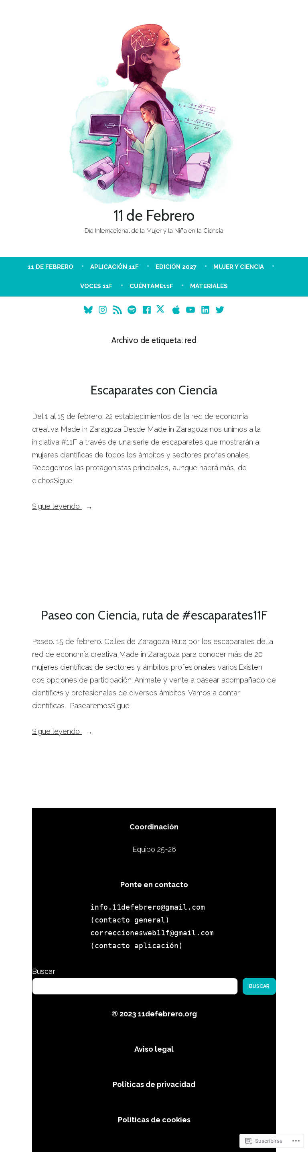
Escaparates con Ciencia (154, 390)
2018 (155, 542)
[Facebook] (146, 309)
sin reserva (182, 553)
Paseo (234, 767)
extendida (89, 553)
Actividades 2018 (220, 531)
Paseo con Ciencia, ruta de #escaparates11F (154, 615)
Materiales (209, 286)
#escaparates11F (63, 542)
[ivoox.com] (161, 309)
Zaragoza (213, 553)
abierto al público (188, 542)
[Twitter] (219, 309)
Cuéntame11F (151, 286)
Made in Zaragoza (129, 553)
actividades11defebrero (97, 531)
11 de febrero (50, 266)
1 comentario (158, 565)
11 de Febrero (154, 215)
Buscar (43, 971)
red (161, 553)
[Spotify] (132, 309)
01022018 (102, 542)
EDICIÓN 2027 (176, 266)
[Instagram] (102, 309)
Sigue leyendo (57, 507)
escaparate (253, 542)
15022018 (132, 542)
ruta (262, 767)
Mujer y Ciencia (238, 266)
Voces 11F (96, 286)
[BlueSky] (89, 309)
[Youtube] (190, 309)
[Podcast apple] (176, 309)
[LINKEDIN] (205, 309)
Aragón (225, 542)
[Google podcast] (117, 309)
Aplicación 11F (114, 266)
